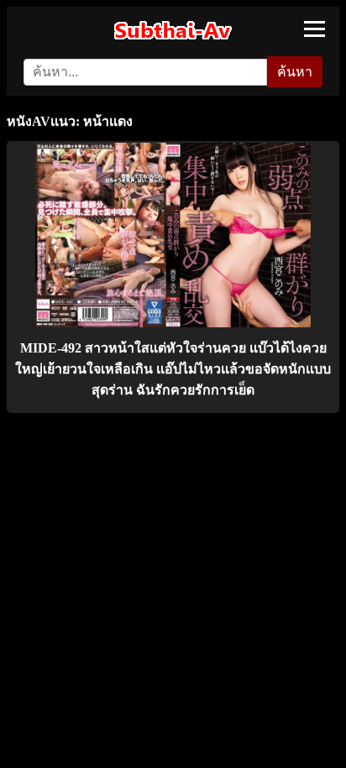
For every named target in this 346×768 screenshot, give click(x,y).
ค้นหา (294, 72)
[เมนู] (314, 29)
